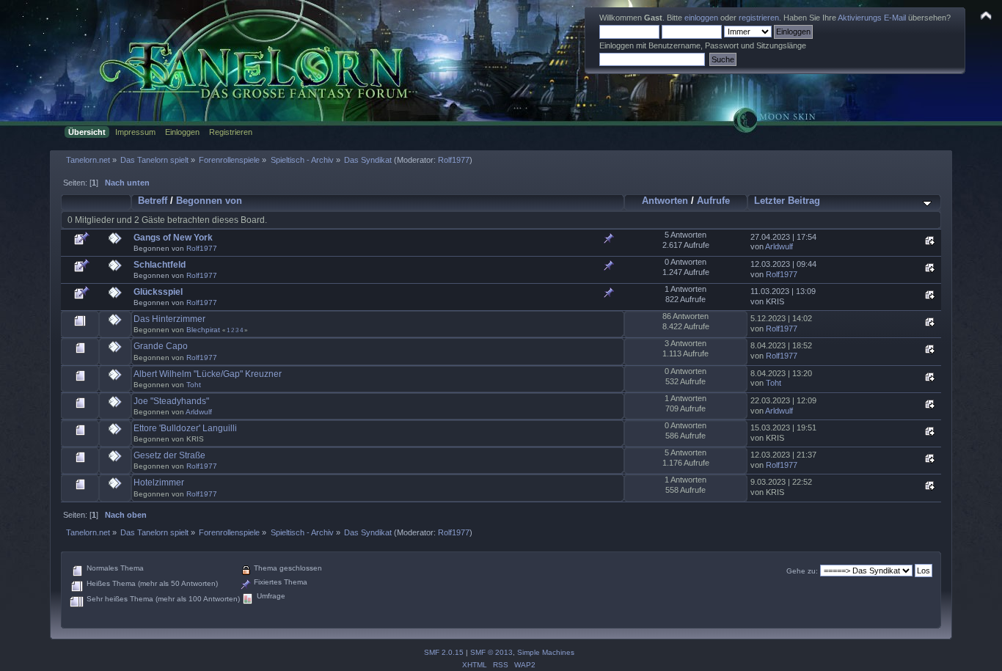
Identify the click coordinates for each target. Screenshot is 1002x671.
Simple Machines (545, 652)
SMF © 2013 (491, 652)
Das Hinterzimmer (169, 319)
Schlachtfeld (160, 265)
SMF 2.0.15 (444, 652)
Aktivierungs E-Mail (872, 17)
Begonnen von (209, 200)
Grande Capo (161, 346)
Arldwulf (779, 246)
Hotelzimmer (159, 482)
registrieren (759, 17)
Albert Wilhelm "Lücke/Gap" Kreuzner (208, 374)
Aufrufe (713, 200)
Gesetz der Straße (169, 455)
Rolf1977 (453, 159)
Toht (193, 385)
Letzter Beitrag (787, 200)
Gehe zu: (802, 571)
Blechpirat (203, 330)
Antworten (665, 200)
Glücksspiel (158, 292)
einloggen (701, 17)
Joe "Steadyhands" (171, 401)
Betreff (152, 200)
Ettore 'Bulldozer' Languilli (185, 428)
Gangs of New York (173, 237)
